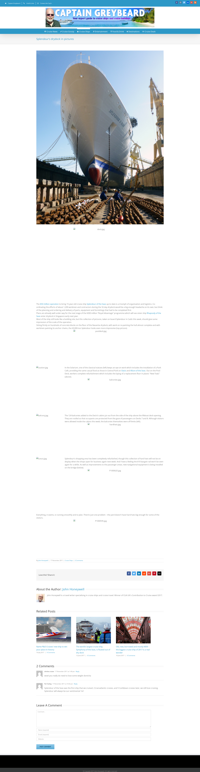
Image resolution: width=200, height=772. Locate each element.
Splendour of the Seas (96, 304)
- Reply (77, 671)
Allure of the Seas (137, 370)
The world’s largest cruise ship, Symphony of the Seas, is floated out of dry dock (93, 649)
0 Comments (51, 652)
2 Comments (79, 560)
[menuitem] (12, 3)
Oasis (124, 370)
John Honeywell (43, 560)
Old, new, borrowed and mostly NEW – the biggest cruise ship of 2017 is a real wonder (133, 649)
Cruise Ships (69, 560)
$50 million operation (49, 304)
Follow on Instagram (101, 762)
